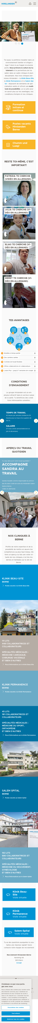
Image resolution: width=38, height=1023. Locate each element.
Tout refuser (16, 1013)
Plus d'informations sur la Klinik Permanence (20, 735)
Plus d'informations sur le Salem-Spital (18, 876)
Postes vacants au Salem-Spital (15, 798)
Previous (2, 421)
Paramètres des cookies (16, 1007)
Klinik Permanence (13, 81)
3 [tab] (22, 44)
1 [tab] (16, 44)
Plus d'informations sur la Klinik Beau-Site (19, 664)
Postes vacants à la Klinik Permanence (18, 692)
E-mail (19, 963)
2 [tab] (19, 44)
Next (36, 421)
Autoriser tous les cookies (15, 1019)
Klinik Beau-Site (27, 78)
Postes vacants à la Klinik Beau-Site (17, 586)
